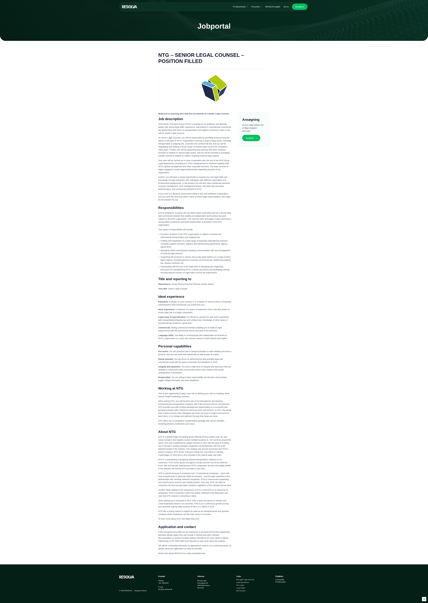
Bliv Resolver (241, 591)
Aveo (145, 591)
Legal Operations (242, 582)
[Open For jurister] (261, 6)
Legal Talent (240, 588)
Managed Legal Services (245, 579)
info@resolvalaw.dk (165, 589)
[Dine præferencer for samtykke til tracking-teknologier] (424, 599)
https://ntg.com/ (192, 519)
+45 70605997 (163, 583)
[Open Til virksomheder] (247, 6)
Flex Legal (240, 585)
